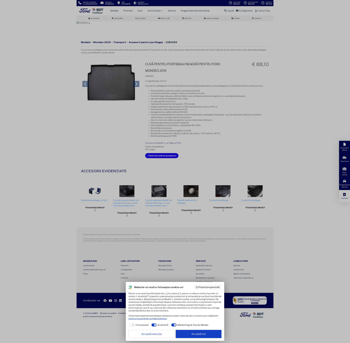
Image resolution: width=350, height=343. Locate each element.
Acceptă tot (198, 334)
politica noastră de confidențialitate (148, 318)
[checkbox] (139, 325)
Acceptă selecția (151, 334)
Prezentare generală (209, 287)
